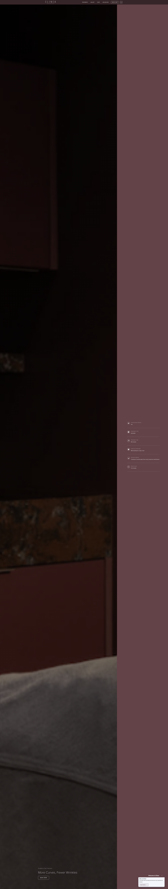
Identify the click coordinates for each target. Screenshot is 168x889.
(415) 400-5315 (106, 2)
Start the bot (143, 884)
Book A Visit (115, 2)
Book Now (43, 877)
